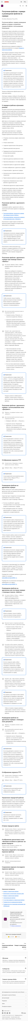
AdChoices (19, 1018)
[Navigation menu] (2, 2)
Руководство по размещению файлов (12, 902)
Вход (25, 1)
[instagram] (5, 1013)
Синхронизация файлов (9, 898)
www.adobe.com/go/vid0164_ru (9, 584)
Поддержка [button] (4, 1000)
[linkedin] (9, 1013)
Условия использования (6, 1017)
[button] (21, 2)
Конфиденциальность (18, 1015)
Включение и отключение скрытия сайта (13, 893)
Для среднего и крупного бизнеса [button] (9, 995)
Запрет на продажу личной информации (9, 1018)
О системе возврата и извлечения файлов (13, 900)
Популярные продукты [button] (6, 1006)
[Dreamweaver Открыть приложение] (26, 5)
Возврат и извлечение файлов (10, 891)
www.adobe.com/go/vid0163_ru (9, 578)
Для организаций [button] (5, 997)
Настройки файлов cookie (15, 1017)
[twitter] (7, 1013)
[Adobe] (6, 2)
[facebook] (2, 1013)
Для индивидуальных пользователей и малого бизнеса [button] (13, 992)
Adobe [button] (3, 1003)
